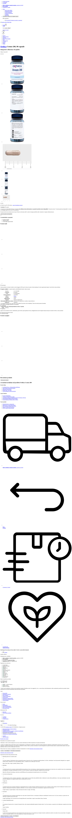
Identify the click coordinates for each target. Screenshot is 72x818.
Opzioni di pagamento (9, 13)
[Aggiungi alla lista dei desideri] (0, 215)
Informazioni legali (4, 313)
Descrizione (3, 285)
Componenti (3, 305)
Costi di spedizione (8, 12)
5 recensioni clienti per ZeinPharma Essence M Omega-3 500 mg (14, 397)
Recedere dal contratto (4, 738)
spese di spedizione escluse (17, 205)
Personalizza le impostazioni (15, 750)
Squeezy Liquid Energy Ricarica (8, 407)
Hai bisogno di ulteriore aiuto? (8, 699)
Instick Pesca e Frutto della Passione (9, 405)
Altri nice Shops (5, 736)
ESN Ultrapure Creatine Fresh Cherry (9, 406)
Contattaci (7, 14)
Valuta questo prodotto (4, 380)
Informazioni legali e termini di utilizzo (9, 728)
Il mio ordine (5, 693)
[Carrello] (37, 33)
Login (4, 26)
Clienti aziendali (5, 700)
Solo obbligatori (7, 750)
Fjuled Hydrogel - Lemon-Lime (8, 404)
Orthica (3, 47)
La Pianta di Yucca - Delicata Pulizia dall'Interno (11, 387)
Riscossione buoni (6, 708)
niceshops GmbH (8, 727)
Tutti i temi (7, 15)
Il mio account (5, 697)
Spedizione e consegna (7, 694)
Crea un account (5, 29)
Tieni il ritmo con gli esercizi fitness (9, 388)
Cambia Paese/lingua (12, 725)
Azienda (4, 735)
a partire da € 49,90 (13, 5)
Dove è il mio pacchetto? (7, 707)
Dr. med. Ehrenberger (6, 395)
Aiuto (4, 9)
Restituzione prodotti (8, 11)
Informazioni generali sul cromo (7, 312)
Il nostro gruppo (5, 718)
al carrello (4, 3)
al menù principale (6, 1)
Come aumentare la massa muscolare (9, 391)
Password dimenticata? (7, 706)
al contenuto (5, 2)
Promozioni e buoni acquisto (8, 698)
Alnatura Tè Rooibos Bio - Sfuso (8, 396)
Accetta (2, 750)
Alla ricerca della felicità (7, 389)
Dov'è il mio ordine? (8, 10)
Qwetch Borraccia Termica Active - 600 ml (10, 399)
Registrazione (5, 705)
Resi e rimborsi (5, 695)
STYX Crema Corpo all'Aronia (8, 408)
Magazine (4, 711)
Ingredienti (3, 308)
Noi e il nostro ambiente (7, 712)
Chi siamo (4, 717)
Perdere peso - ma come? (7, 390)
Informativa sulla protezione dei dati (36, 748)
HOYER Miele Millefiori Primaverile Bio (10, 398)
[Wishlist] (3, 31)
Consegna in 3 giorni (6, 7)
